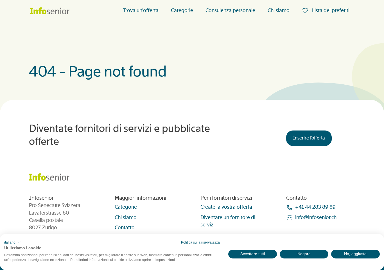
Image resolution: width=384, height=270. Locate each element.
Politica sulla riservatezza (200, 242)
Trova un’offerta (141, 10)
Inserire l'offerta (309, 138)
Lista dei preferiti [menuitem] (330, 10)
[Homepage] (50, 11)
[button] (12, 242)
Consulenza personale (230, 10)
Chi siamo (279, 10)
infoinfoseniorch (315, 217)
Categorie (182, 10)
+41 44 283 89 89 (315, 207)
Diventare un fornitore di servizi (227, 221)
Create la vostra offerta (226, 207)
